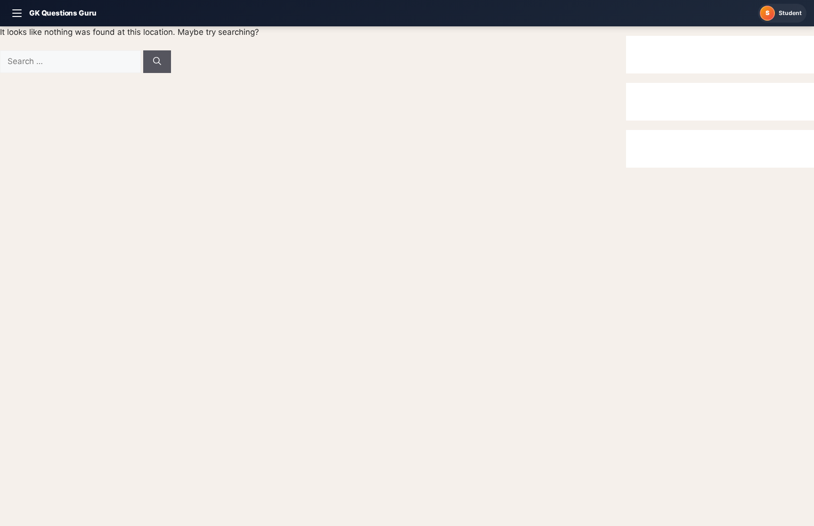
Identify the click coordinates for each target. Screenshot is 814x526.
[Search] (157, 61)
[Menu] (17, 13)
